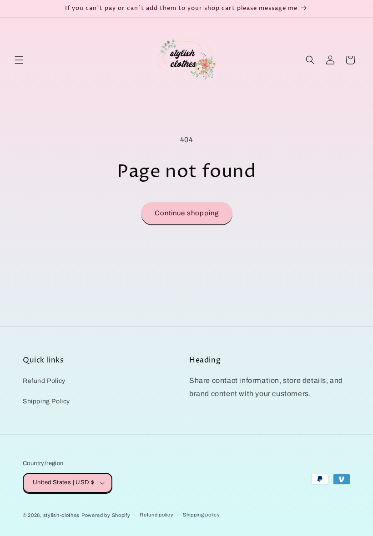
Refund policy (156, 514)
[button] (19, 60)
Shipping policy (201, 514)
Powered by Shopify (106, 515)
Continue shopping (187, 213)
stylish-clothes (61, 515)
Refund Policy (44, 380)
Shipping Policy (46, 401)
